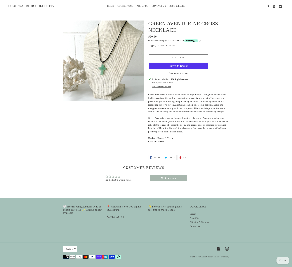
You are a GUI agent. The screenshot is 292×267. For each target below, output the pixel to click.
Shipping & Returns (199, 222)
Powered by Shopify (221, 257)
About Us (194, 218)
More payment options (178, 73)
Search (193, 214)
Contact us (195, 226)
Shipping (152, 45)
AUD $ (69, 249)
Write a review (168, 178)
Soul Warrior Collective (32, 6)
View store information (161, 87)
